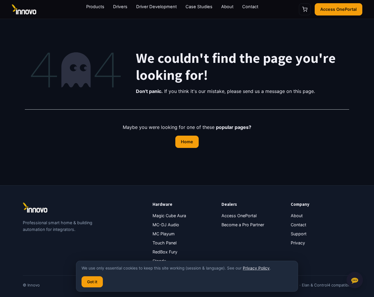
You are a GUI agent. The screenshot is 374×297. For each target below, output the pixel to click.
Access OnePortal (338, 9)
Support (299, 233)
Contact (250, 6)
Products (95, 6)
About (227, 6)
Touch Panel (164, 242)
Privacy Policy (256, 268)
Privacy (298, 242)
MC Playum (164, 233)
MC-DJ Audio (166, 224)
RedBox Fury (165, 251)
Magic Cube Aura (169, 215)
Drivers (120, 6)
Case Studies (199, 6)
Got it (92, 281)
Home (187, 141)
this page (303, 91)
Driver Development (156, 6)
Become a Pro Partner (242, 224)
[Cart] (305, 9)
